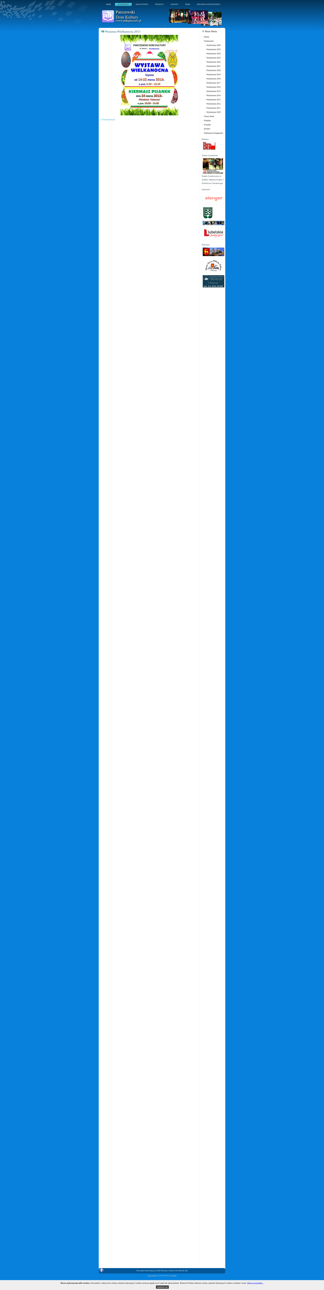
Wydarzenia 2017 (214, 83)
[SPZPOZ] (213, 281)
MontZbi (174, 1275)
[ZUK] (213, 223)
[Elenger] (214, 198)
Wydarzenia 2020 (214, 70)
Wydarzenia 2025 (214, 49)
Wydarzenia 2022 (214, 62)
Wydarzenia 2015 (214, 91)
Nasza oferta (142, 4)
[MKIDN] (213, 166)
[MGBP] (213, 265)
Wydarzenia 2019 (214, 74)
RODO (187, 4)
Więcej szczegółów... (255, 1283)
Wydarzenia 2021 (214, 66)
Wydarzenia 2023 (214, 58)
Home (108, 4)
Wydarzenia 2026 (214, 45)
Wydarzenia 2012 (214, 104)
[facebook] (101, 1270)
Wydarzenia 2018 (214, 79)
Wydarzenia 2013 (214, 99)
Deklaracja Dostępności (208, 4)
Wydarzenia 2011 (213, 108)
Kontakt (174, 4)
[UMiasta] (213, 251)
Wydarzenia (123, 4)
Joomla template (152, 1275)
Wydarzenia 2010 (214, 112)
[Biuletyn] (209, 146)
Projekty (159, 4)
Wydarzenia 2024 (214, 53)
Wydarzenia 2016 (214, 87)
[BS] (208, 212)
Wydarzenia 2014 (214, 95)
